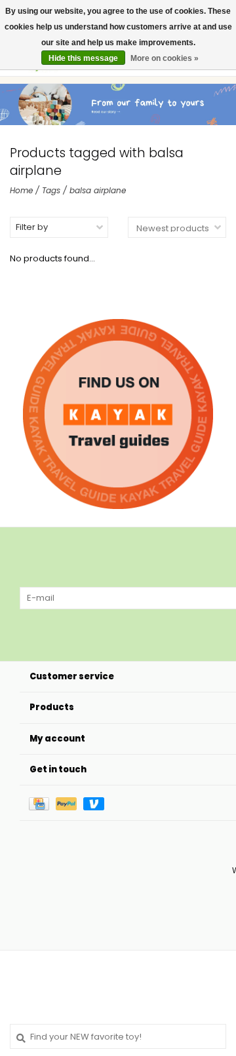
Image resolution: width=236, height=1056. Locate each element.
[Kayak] (118, 414)
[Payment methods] (42, 802)
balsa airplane (97, 190)
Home (21, 190)
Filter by (32, 227)
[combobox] (118, 1036)
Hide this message (83, 58)
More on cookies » (164, 58)
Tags (51, 190)
